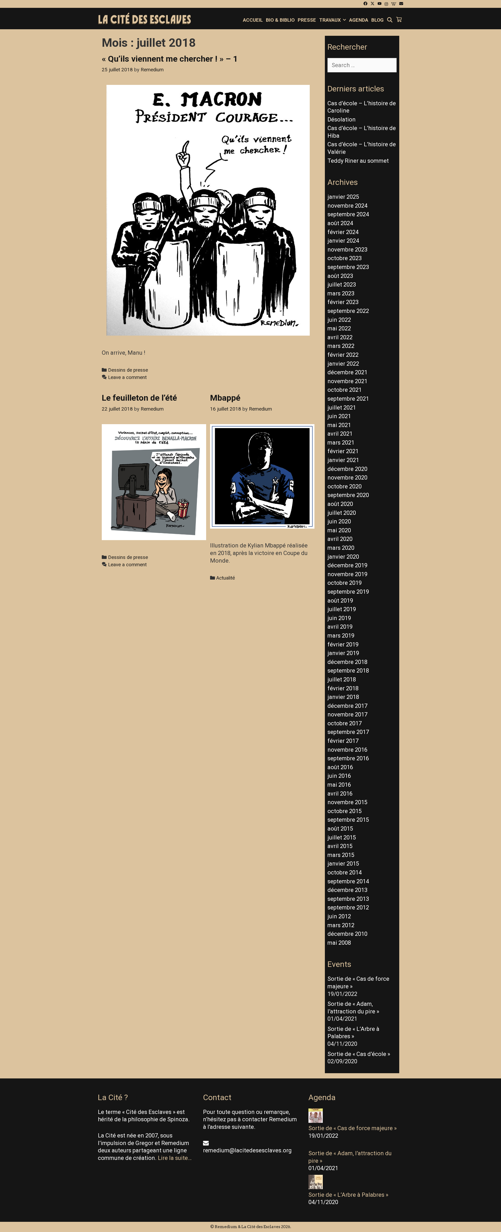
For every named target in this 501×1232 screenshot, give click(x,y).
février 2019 (343, 644)
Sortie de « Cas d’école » (358, 1054)
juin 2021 (339, 416)
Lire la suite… (175, 1158)
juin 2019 (339, 618)
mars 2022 (340, 346)
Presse (307, 20)
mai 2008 (339, 942)
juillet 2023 (341, 284)
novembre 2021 (347, 381)
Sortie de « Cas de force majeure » (352, 1128)
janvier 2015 (343, 863)
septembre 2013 (348, 899)
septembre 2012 (348, 907)
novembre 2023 (347, 249)
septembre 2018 (348, 670)
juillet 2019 (341, 609)
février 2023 (343, 302)
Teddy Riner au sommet (358, 160)
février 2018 (343, 688)
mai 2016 (339, 784)
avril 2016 (340, 793)
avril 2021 (340, 433)
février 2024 (343, 232)
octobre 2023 (344, 258)
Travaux (330, 20)
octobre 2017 (344, 723)
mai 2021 (339, 425)
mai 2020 (339, 530)
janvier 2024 (343, 240)
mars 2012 (340, 925)
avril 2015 (340, 846)
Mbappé (225, 398)
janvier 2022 (343, 363)
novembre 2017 (347, 714)
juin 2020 (339, 521)
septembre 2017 (348, 732)
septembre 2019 (348, 591)
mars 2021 (340, 442)
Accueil (253, 20)
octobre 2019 (344, 583)
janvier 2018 (343, 697)
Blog (377, 20)
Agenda (358, 20)
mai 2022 (339, 328)
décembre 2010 (347, 934)
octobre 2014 (344, 872)
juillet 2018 (341, 679)
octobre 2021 (344, 390)
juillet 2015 (341, 837)
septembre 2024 (348, 214)
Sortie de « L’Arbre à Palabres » (348, 1195)
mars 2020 (340, 548)
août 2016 (340, 767)
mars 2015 (340, 855)
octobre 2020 (344, 486)
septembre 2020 (348, 495)
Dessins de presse (128, 370)
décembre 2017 (347, 706)
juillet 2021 (341, 407)
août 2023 (340, 276)
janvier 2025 (343, 197)
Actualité (225, 578)
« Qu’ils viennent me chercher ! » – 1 (170, 59)
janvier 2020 (343, 556)
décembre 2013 (347, 890)
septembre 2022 (348, 311)
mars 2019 (340, 635)
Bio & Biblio (280, 20)
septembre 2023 (348, 267)
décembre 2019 (347, 565)
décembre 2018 (347, 662)
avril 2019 (340, 626)
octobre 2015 (344, 811)
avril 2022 (340, 337)
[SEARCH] (390, 20)
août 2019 (340, 600)
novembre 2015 (347, 802)
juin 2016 (339, 776)
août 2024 (340, 223)
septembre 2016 (348, 758)
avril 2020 (340, 539)
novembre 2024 (347, 205)
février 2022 (343, 355)
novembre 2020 (347, 477)
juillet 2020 (341, 513)
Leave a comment (127, 377)
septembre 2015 (348, 819)
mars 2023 (340, 293)
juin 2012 (339, 916)
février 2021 (343, 451)
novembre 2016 (347, 749)
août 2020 (340, 504)
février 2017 (343, 741)
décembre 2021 (347, 372)
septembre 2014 (348, 881)
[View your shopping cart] (399, 20)
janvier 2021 (343, 460)
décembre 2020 (347, 469)
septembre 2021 (348, 398)
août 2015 (340, 828)
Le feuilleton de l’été (139, 398)
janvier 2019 (343, 653)
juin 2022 (339, 320)
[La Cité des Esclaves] (144, 19)
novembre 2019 (347, 574)
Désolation (341, 119)
